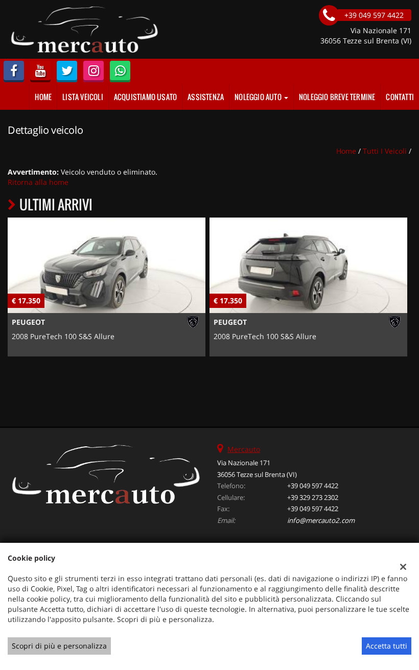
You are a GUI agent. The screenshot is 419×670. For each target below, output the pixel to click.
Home (43, 96)
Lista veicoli (82, 96)
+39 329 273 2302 (312, 497)
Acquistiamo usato (145, 96)
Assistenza (206, 96)
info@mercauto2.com (321, 520)
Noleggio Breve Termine (337, 96)
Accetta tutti (386, 646)
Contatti (400, 96)
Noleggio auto (259, 96)
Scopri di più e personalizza (59, 646)
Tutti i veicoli (385, 151)
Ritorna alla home (38, 182)
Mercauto (243, 449)
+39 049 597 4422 (312, 485)
